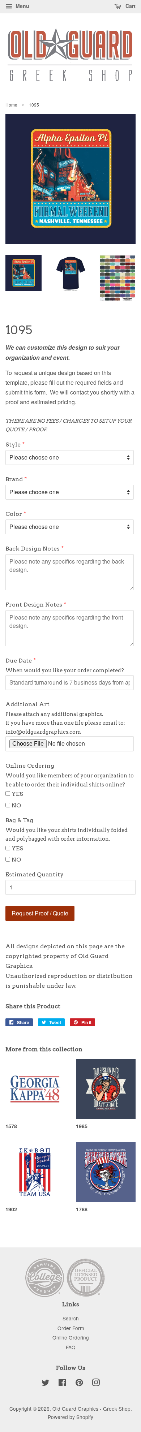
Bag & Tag (19, 820)
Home (11, 105)
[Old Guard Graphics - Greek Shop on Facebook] (62, 1383)
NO (16, 805)
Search (71, 1318)
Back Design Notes (32, 548)
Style (13, 444)
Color (13, 513)
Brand (14, 479)
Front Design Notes (33, 604)
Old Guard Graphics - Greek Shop (91, 1408)
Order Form (70, 1328)
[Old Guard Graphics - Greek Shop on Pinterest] (79, 1383)
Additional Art (27, 704)
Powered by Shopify (70, 1416)
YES (17, 793)
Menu (21, 5)
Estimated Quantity (34, 874)
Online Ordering (29, 765)
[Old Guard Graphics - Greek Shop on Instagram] (96, 1383)
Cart (130, 5)
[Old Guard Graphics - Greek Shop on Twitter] (46, 1383)
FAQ (71, 1347)
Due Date (18, 660)
